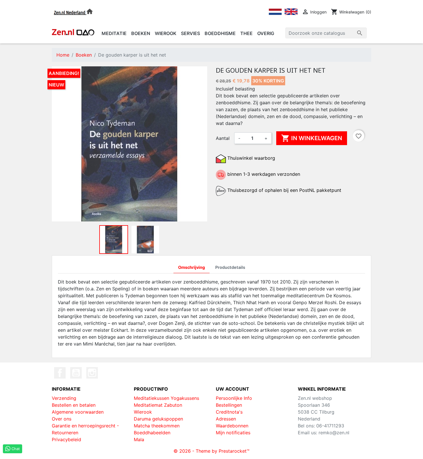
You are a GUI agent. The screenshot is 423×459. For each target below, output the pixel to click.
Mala (139, 439)
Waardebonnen (232, 426)
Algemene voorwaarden (78, 412)
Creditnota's (229, 412)
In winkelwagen (311, 138)
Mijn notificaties (233, 432)
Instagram (92, 373)
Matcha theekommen (157, 426)
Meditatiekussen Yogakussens (166, 398)
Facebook (60, 373)
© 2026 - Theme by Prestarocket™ (211, 451)
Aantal (223, 138)
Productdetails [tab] (230, 267)
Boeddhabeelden (152, 432)
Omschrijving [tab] (191, 267)
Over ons (61, 419)
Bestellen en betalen (74, 405)
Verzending (64, 398)
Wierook (143, 412)
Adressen (226, 419)
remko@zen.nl (334, 432)
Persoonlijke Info (234, 398)
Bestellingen (229, 405)
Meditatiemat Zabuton (158, 405)
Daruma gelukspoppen (158, 419)
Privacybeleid (66, 439)
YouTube (76, 373)
